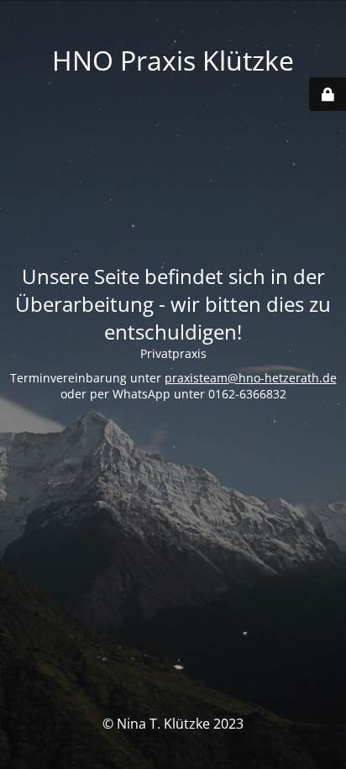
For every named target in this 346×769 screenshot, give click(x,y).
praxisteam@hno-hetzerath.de (251, 378)
